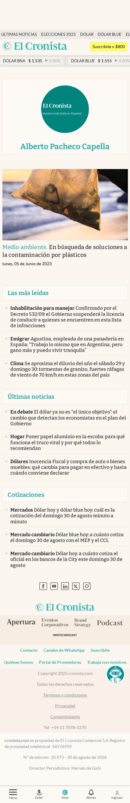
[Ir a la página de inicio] (34, 46)
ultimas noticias (19, 34)
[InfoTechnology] (64, 636)
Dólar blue (110, 34)
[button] (115, 674)
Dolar (39, 797)
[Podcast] (110, 623)
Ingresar (117, 797)
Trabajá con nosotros (106, 662)
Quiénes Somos (18, 662)
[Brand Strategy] (82, 623)
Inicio (65, 797)
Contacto (28, 650)
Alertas (91, 797)
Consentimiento (65, 716)
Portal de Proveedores (60, 662)
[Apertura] (21, 623)
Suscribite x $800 (109, 46)
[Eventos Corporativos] (54, 623)
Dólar (86, 34)
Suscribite (100, 650)
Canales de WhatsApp (64, 650)
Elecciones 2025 (58, 34)
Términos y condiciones (65, 695)
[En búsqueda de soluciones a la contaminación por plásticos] (65, 204)
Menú (13, 798)
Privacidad (65, 705)
